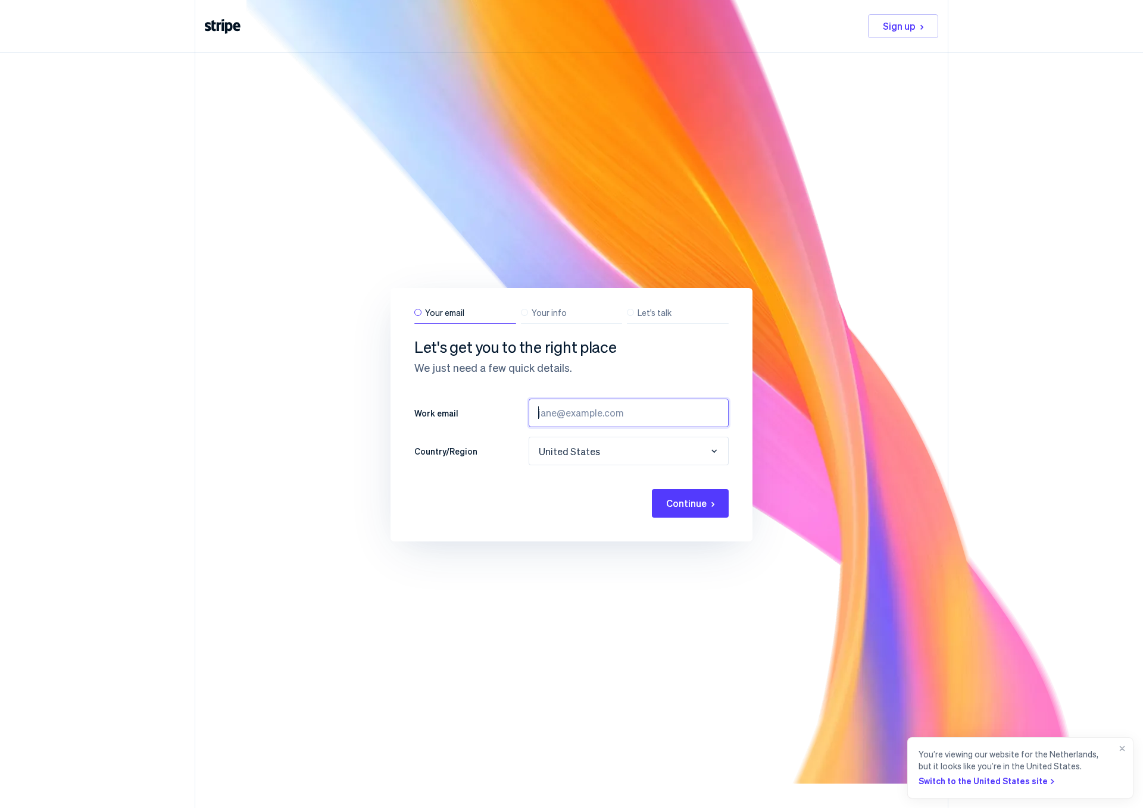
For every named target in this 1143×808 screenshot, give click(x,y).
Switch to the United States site (983, 780)
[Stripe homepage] (223, 26)
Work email (436, 413)
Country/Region (445, 451)
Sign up (899, 26)
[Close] (1120, 768)
